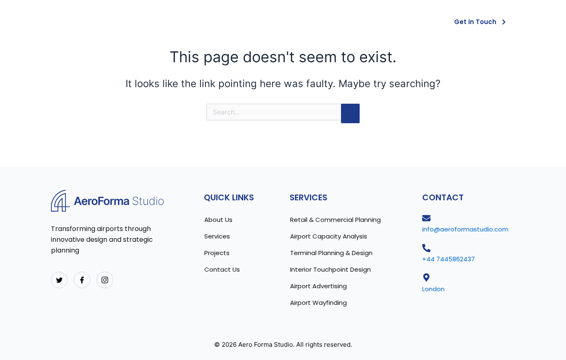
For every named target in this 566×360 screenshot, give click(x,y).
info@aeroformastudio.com (465, 229)
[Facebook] (82, 280)
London (433, 289)
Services (358, 21)
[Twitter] (59, 280)
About (310, 21)
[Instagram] (105, 280)
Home (267, 21)
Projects (409, 21)
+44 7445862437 (448, 259)
